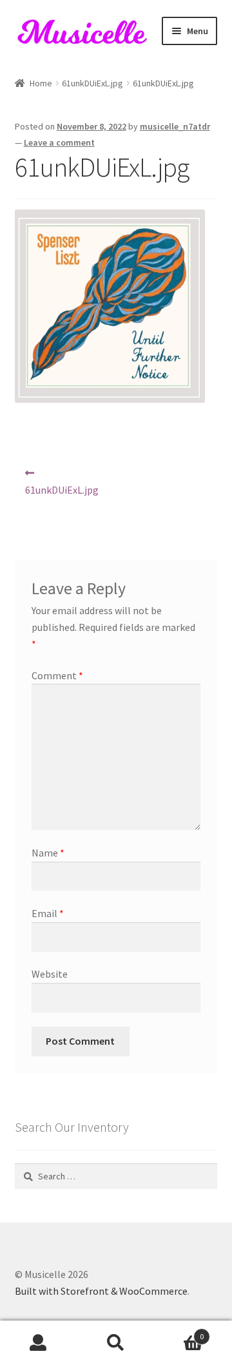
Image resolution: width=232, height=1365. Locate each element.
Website (50, 973)
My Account (38, 1343)
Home (41, 83)
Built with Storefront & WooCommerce (101, 1290)
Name (48, 852)
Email (48, 913)
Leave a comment (59, 142)
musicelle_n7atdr (175, 126)
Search (116, 1343)
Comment (57, 675)
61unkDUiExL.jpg (92, 83)
